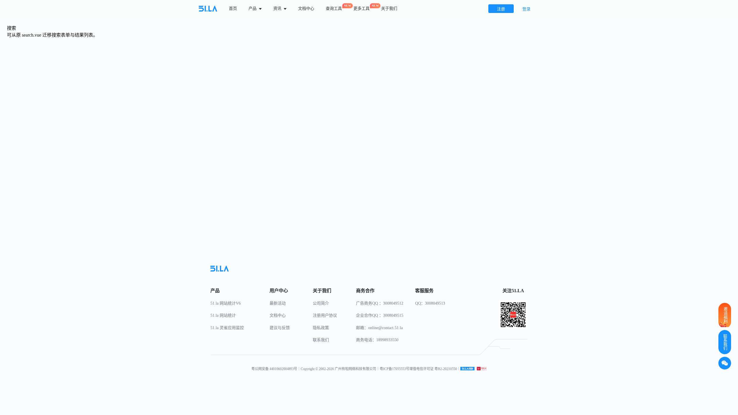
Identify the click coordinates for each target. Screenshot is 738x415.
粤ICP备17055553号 (394, 369)
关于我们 (389, 8)
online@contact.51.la (385, 328)
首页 (233, 8)
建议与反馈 (280, 328)
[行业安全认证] (482, 369)
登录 (526, 9)
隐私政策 (321, 328)
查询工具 (334, 7)
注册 (501, 9)
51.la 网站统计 (223, 315)
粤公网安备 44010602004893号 (274, 369)
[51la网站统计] (467, 369)
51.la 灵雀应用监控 (227, 328)
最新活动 (278, 303)
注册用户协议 (325, 315)
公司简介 (321, 303)
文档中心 (306, 8)
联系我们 (321, 340)
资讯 (278, 8)
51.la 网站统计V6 (225, 303)
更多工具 (361, 7)
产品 (253, 8)
